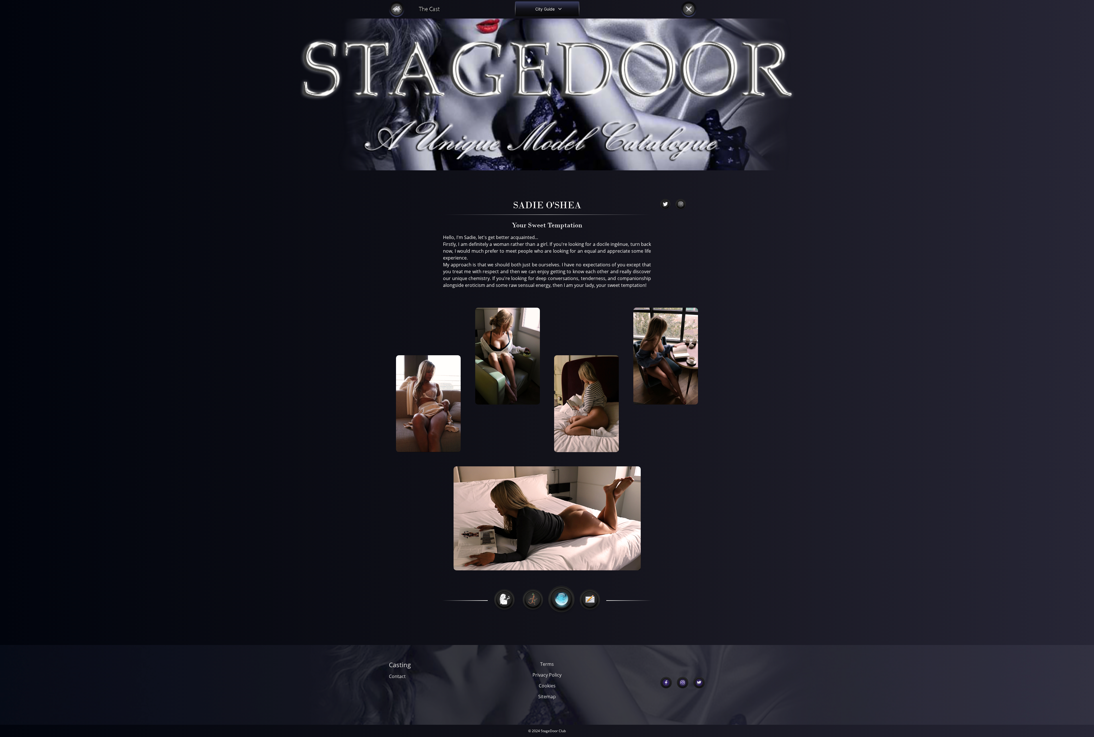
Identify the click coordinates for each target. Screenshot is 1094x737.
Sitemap (547, 696)
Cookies (547, 686)
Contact (397, 676)
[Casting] (428, 9)
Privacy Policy (547, 675)
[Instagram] (683, 682)
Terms (547, 664)
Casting (400, 664)
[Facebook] (666, 682)
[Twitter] (699, 682)
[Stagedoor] (397, 9)
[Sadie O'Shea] (665, 204)
